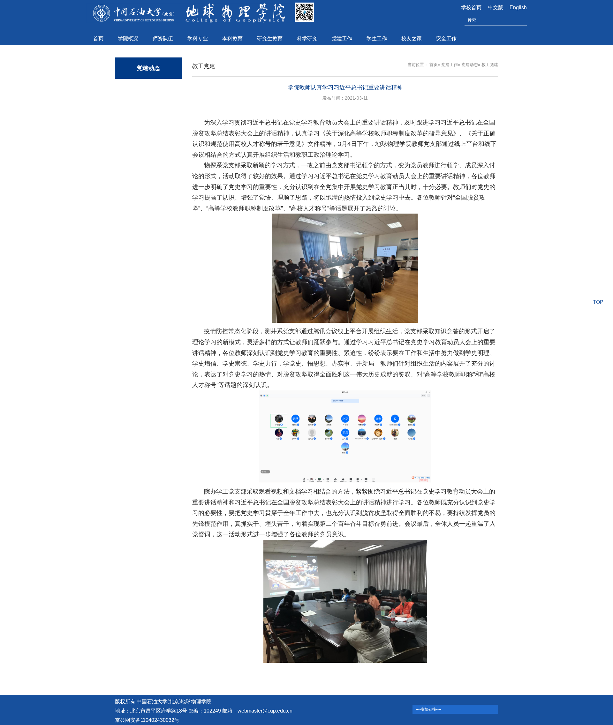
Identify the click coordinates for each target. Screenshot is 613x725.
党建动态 (469, 64)
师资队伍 (163, 38)
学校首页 (471, 7)
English (518, 7)
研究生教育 (270, 38)
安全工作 (446, 38)
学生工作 (377, 38)
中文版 (495, 7)
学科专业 (197, 38)
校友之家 (411, 38)
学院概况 (128, 38)
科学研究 (307, 38)
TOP (598, 302)
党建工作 (342, 38)
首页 (98, 38)
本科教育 (232, 38)
